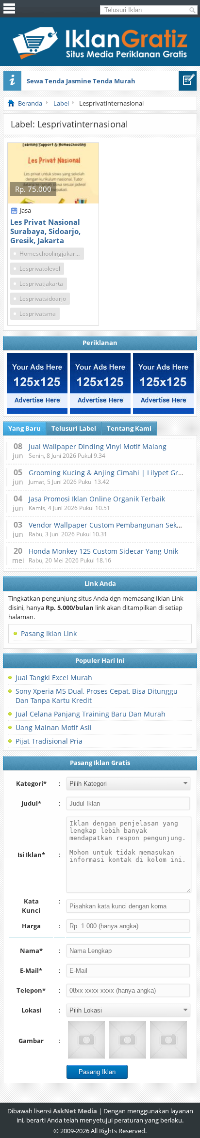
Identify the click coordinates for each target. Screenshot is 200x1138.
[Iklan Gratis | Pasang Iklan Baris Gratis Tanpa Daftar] (100, 57)
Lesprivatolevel (39, 269)
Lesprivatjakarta (41, 284)
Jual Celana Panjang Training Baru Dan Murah (91, 713)
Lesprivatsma (37, 314)
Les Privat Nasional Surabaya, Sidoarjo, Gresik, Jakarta (45, 231)
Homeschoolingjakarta (50, 253)
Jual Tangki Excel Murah (54, 677)
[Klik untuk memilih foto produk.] (86, 1039)
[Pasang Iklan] (188, 81)
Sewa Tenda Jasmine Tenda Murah (81, 81)
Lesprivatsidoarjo (42, 299)
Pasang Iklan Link (49, 633)
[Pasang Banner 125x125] (37, 383)
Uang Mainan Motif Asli (54, 727)
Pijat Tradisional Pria (49, 741)
